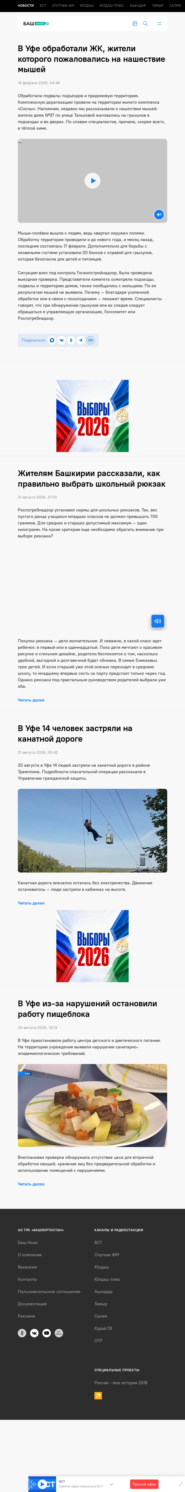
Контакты (27, 1279)
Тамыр (157, 6)
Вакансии (27, 1267)
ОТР (98, 1340)
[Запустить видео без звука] (159, 214)
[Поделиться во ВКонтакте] (61, 340)
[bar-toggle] (159, 23)
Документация (32, 1304)
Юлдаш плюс (111, 6)
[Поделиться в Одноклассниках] (71, 340)
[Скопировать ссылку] (90, 340)
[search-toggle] (145, 23)
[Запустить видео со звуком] (93, 181)
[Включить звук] (157, 621)
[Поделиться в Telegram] (81, 340)
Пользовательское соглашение (49, 1291)
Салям (175, 6)
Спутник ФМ (63, 6)
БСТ (43, 6)
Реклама (26, 1316)
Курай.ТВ (103, 1328)
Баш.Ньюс (28, 1242)
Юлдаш (86, 6)
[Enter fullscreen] (180, 1484)
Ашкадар (138, 6)
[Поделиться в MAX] (52, 340)
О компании (30, 1254)
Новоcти (26, 6)
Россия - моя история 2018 (121, 1382)
